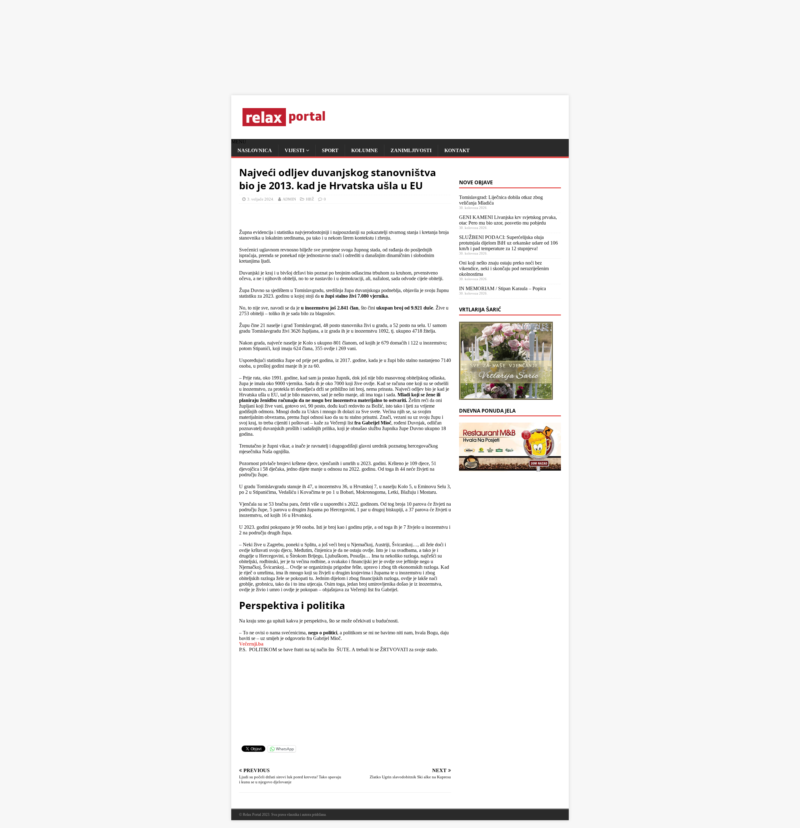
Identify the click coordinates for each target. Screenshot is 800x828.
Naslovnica (255, 150)
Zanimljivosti (411, 150)
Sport (330, 150)
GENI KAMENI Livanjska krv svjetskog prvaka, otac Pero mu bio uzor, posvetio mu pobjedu (508, 220)
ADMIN (289, 199)
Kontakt (457, 150)
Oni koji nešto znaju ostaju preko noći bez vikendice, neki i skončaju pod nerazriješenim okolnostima (504, 268)
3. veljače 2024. (260, 199)
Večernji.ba (251, 644)
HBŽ (310, 199)
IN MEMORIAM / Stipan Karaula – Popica (502, 288)
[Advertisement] (187, 43)
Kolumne (364, 150)
